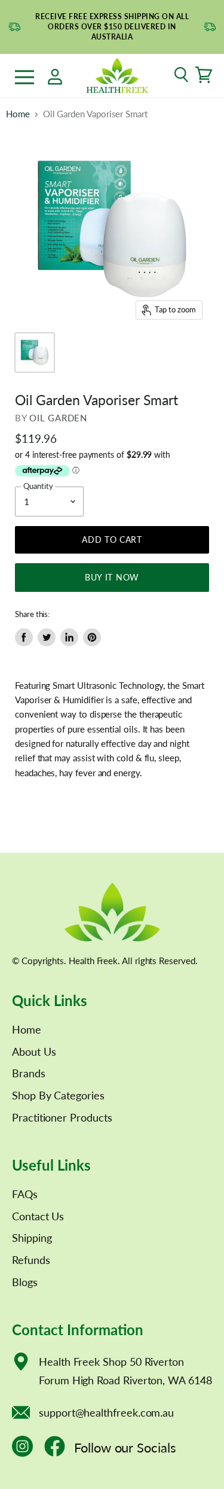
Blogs (25, 1282)
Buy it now (112, 577)
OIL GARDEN (58, 417)
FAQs (25, 1194)
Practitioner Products (62, 1117)
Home (18, 114)
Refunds (31, 1259)
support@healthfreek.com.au (106, 1412)
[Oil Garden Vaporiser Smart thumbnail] (35, 352)
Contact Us (38, 1216)
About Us (34, 1051)
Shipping (31, 1237)
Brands (28, 1073)
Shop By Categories (58, 1095)
